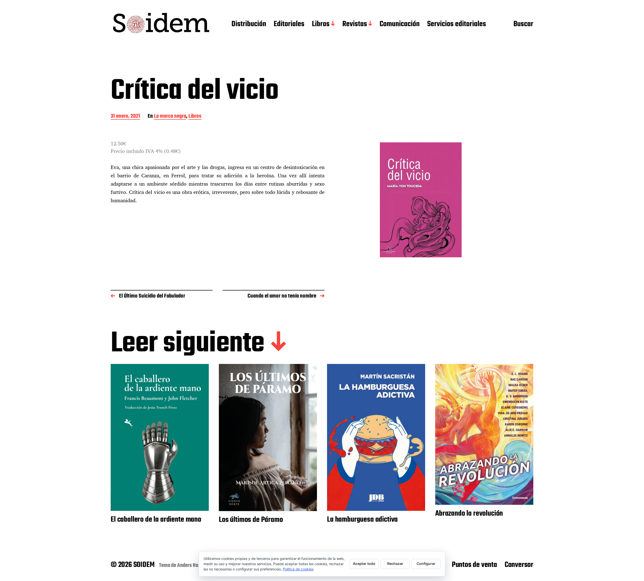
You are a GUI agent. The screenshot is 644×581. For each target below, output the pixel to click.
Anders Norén (191, 565)
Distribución (248, 24)
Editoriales (289, 24)
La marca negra (170, 116)
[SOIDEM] (161, 24)
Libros (321, 24)
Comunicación (400, 24)
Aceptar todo (364, 563)
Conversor (519, 565)
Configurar (426, 563)
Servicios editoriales (456, 24)
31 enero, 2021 (125, 116)
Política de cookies (298, 569)
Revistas (354, 24)
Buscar (523, 24)
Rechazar (395, 563)
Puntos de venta (474, 565)
